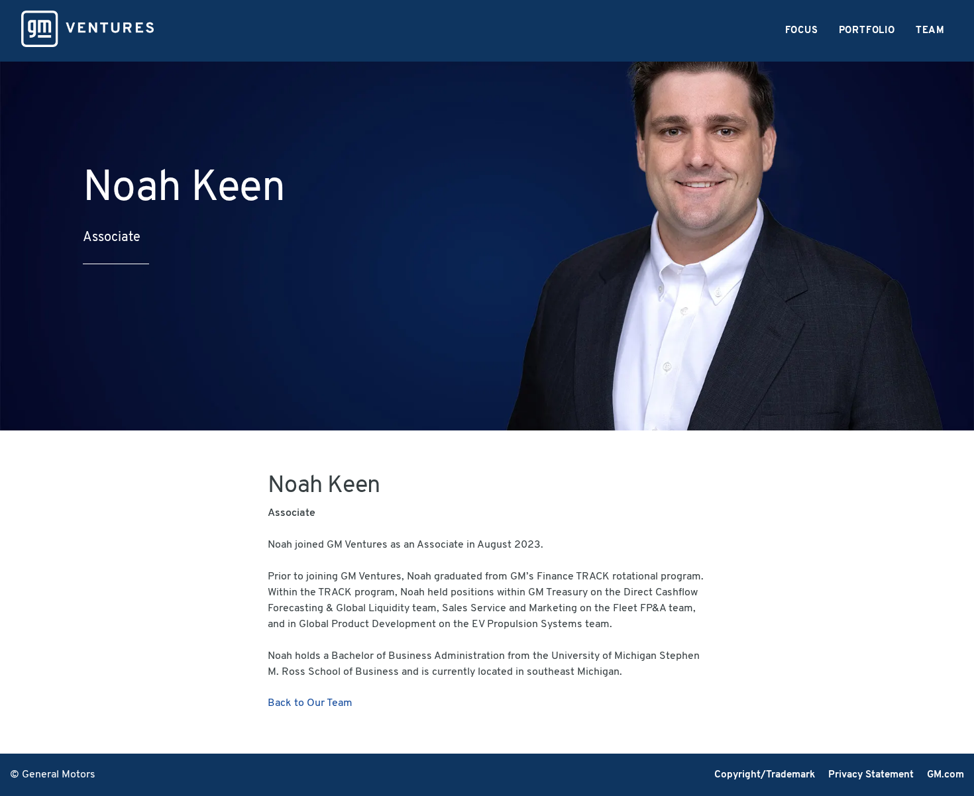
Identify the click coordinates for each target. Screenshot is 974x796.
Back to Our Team (310, 703)
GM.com (945, 775)
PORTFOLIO (867, 31)
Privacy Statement (871, 775)
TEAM (930, 31)
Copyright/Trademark (764, 775)
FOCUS (801, 31)
